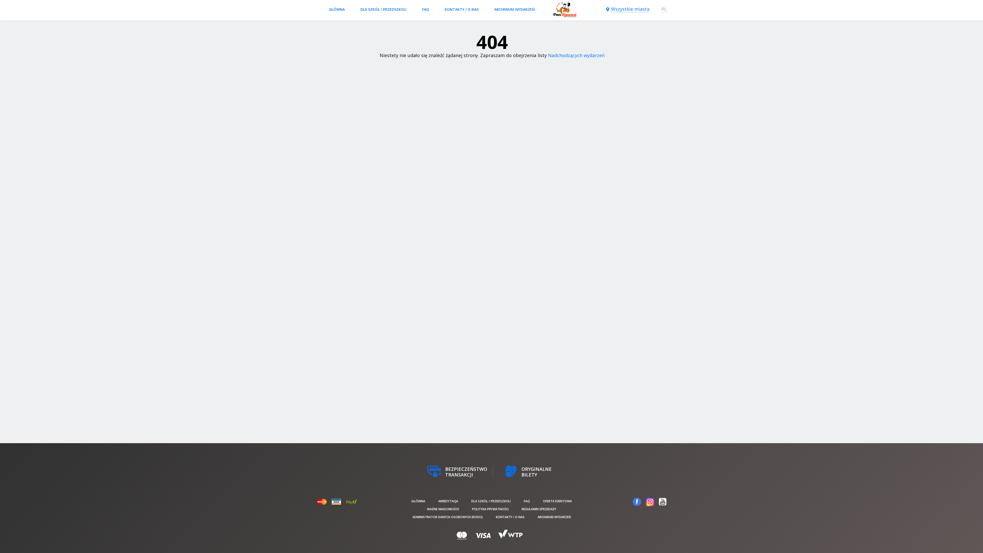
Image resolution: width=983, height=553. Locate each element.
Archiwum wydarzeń (514, 9)
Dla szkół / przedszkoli (383, 9)
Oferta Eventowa (557, 501)
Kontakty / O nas (462, 9)
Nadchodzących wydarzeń (576, 55)
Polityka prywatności (490, 509)
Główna (337, 9)
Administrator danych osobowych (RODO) (447, 517)
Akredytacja (448, 501)
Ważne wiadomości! (443, 509)
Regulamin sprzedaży (539, 509)
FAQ (425, 9)
